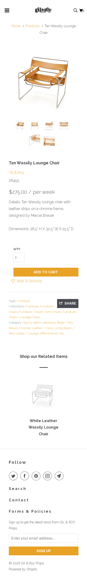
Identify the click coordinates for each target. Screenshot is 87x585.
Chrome (24, 328)
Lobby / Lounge (27, 333)
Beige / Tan (65, 322)
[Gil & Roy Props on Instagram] (48, 475)
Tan (61, 333)
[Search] (76, 10)
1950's (27, 322)
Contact (19, 500)
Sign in (70, 10)
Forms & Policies (30, 511)
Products (32, 26)
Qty (16, 249)
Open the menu (7, 12)
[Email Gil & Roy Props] (60, 475)
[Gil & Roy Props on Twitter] (14, 475)
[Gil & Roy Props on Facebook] (25, 475)
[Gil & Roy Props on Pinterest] (37, 475)
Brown (13, 328)
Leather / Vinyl (42, 328)
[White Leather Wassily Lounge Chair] (43, 396)
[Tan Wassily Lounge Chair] (43, 82)
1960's (37, 322)
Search (17, 488)
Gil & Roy (16, 172)
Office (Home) (49, 333)
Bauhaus (49, 322)
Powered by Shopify (23, 569)
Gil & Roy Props (32, 563)
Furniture (23, 301)
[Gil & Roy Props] (43, 10)
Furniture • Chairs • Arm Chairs (40, 312)
